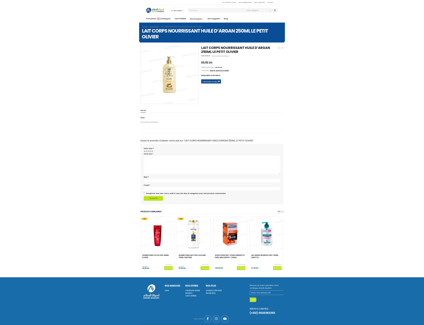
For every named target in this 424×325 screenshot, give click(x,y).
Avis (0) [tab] (143, 110)
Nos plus (211, 285)
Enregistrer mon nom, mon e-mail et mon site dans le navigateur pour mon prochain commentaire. (186, 193)
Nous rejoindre (260, 2)
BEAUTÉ (212, 71)
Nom (146, 177)
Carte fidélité (180, 18)
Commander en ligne (210, 81)
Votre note (149, 148)
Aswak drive (211, 293)
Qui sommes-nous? (229, 2)
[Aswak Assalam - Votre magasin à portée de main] (155, 10)
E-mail (147, 185)
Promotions (151, 18)
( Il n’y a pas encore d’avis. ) (220, 56)
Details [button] (169, 268)
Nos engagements (245, 2)
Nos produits (154, 27)
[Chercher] (275, 10)
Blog (226, 18)
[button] (279, 211)
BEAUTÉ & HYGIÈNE (222, 71)
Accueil (144, 27)
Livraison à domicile (214, 290)
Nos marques (196, 19)
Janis (167, 290)
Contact (270, 2)
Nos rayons (178, 11)
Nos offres (191, 285)
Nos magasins (213, 18)
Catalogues (165, 18)
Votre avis (148, 154)
